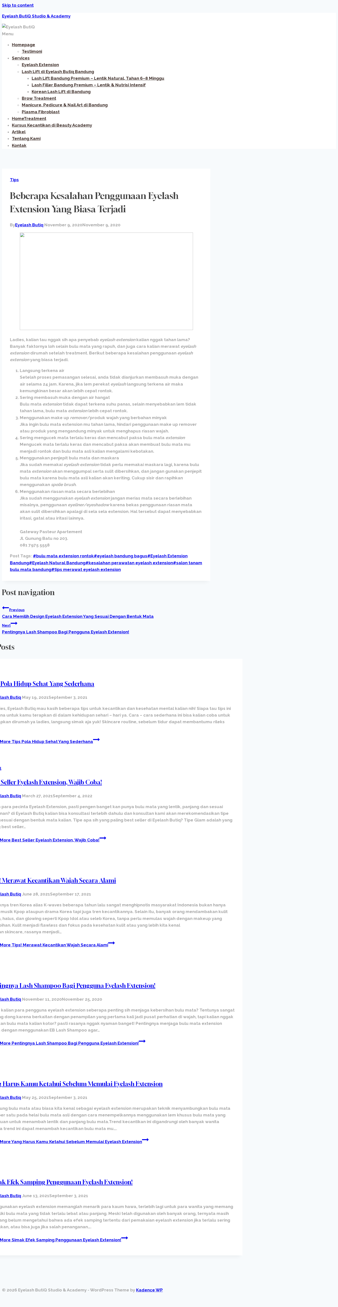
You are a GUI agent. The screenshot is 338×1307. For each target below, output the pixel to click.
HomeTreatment (29, 118)
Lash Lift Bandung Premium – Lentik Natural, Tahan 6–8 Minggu (98, 78)
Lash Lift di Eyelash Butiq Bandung (58, 71)
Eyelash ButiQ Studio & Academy (36, 16)
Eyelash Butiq (29, 224)
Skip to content (18, 5)
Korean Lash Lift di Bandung (61, 91)
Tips (14, 179)
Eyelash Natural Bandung (57, 562)
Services (21, 58)
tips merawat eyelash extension (86, 569)
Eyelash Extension (40, 64)
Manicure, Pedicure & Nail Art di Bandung (65, 104)
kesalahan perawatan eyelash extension (129, 562)
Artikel (18, 131)
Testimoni (32, 51)
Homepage (23, 44)
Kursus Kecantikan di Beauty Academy (52, 125)
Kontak (19, 145)
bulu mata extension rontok (63, 555)
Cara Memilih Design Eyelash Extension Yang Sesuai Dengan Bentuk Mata (78, 613)
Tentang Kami (26, 138)
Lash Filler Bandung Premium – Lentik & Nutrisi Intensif (89, 84)
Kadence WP (149, 1289)
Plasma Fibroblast (41, 111)
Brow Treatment (39, 98)
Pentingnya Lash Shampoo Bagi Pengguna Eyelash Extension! (65, 629)
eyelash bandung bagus (120, 555)
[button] (169, 34)
